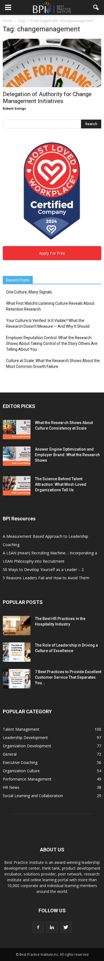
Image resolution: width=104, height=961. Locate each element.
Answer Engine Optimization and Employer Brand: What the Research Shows (67, 455)
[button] (96, 7)
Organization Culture (21, 770)
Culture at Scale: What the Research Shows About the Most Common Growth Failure (53, 363)
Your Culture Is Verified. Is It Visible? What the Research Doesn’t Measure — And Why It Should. (48, 323)
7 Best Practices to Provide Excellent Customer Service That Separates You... (68, 677)
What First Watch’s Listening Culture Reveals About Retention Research (50, 306)
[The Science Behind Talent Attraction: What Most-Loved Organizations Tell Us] (17, 485)
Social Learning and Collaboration (33, 795)
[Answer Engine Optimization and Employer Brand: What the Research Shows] (17, 456)
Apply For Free (52, 253)
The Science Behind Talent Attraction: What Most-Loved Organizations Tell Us (60, 484)
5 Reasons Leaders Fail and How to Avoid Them (46, 577)
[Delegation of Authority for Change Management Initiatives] (52, 63)
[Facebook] (38, 927)
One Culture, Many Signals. (29, 292)
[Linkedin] (52, 927)
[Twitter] (66, 927)
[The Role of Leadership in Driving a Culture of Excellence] (17, 652)
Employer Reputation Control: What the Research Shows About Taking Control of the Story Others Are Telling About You (51, 343)
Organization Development (27, 745)
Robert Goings (14, 108)
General (10, 754)
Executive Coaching (20, 762)
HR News (11, 787)
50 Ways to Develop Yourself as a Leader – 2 (43, 569)
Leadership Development (25, 737)
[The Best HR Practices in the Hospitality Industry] (17, 625)
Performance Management (27, 779)
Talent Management (21, 729)
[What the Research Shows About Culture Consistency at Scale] (17, 429)
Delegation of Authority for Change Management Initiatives (47, 97)
